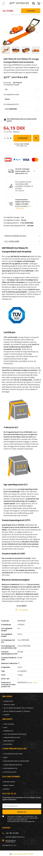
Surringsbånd (23, 610)
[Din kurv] (38, 3)
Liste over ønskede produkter (15, 734)
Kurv (5, 727)
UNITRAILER (17, 82)
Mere (35, 682)
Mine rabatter (9, 741)
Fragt (5, 757)
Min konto (7, 719)
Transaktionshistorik (12, 737)
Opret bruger (9, 724)
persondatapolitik (29, 821)
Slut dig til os (9, 793)
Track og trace (9, 704)
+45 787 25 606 (23, 207)
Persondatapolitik (10, 768)
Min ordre (7, 696)
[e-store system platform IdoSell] (21, 854)
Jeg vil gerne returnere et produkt (17, 711)
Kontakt (7, 714)
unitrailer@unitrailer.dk (14, 837)
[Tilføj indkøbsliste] (36, 138)
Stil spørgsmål (11, 241)
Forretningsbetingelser (12, 765)
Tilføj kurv (22, 138)
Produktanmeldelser (15, 235)
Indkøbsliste (8, 731)
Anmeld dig (22, 812)
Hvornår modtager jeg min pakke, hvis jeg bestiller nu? (22, 171)
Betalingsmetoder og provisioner (16, 761)
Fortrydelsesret (9, 772)
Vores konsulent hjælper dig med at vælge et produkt (23, 204)
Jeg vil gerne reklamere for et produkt (18, 708)
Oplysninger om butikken (12, 754)
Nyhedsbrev (8, 744)
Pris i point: (19, 182)
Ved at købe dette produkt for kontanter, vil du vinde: (24, 186)
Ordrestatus (8, 701)
